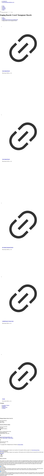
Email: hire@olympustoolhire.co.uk (6, 437)
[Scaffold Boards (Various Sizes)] (23, 263)
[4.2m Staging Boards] (23, 94)
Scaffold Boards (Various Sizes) (8, 321)
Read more (2, 451)
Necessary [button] (1, 465)
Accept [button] (42, 452)
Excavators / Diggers (5, 405)
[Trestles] (23, 339)
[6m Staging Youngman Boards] (23, 183)
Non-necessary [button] (2, 470)
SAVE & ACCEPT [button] (3, 475)
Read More (2, 453)
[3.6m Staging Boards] (23, 24)
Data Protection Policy (35, 450)
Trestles (3, 398)
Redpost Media (20, 444)
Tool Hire (3, 18)
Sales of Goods (4, 407)
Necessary (3, 466)
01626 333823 (5, 438)
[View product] (23, 68)
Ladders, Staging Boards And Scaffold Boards (10, 19)
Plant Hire (4, 406)
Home (3, 17)
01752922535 (4, 1)
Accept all (5, 451)
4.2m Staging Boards (6, 159)
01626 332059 (10, 438)
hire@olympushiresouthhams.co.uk (8, 2)
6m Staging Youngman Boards (7, 247)
